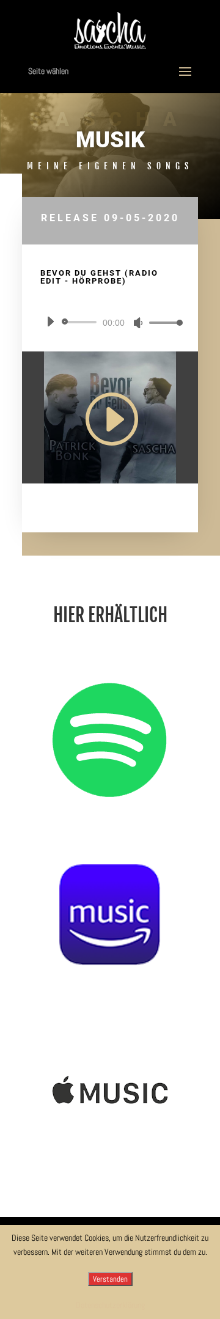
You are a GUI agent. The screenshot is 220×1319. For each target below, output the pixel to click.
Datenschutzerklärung (110, 1304)
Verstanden (110, 1279)
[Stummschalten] (138, 322)
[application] (110, 322)
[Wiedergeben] (50, 321)
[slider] (162, 322)
